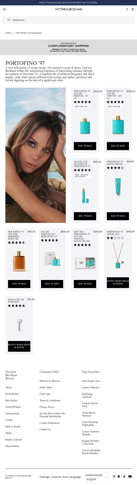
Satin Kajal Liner (91, 381)
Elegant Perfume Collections (90, 442)
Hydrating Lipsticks (87, 395)
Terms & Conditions (50, 400)
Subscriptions (12, 414)
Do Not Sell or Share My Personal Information (52, 415)
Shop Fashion (12, 446)
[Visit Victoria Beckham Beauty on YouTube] (130, 477)
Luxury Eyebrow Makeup (90, 433)
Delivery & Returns (50, 381)
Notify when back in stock (118, 282)
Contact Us (45, 429)
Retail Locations (13, 440)
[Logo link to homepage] (68, 9)
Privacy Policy (47, 407)
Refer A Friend (12, 427)
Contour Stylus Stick (90, 405)
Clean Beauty (12, 394)
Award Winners (13, 407)
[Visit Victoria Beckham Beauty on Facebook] (119, 477)
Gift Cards (45, 394)
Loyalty (9, 420)
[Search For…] (9, 20)
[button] (132, 9)
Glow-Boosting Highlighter (90, 423)
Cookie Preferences (49, 423)
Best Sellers (11, 400)
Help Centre (46, 387)
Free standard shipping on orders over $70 (68, 3)
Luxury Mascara (90, 387)
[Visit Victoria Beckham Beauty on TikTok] (124, 477)
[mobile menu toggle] (4, 9)
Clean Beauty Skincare (89, 414)
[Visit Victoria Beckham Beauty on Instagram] (114, 477)
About (8, 387)
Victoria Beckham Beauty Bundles (91, 452)
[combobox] (73, 20)
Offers (8, 433)
